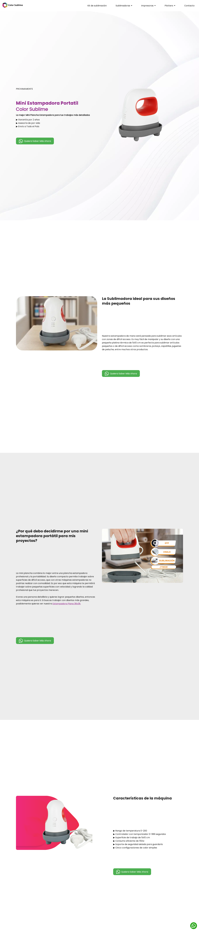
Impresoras (147, 5)
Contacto (189, 5)
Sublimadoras (123, 5)
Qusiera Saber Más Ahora (37, 141)
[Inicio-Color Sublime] (12, 7)
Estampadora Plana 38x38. (67, 603)
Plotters (169, 5)
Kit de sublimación (97, 5)
